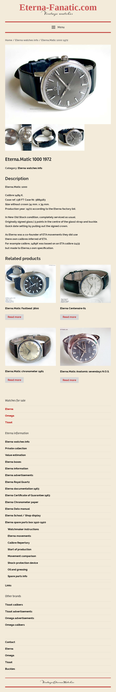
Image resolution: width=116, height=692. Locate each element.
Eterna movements (19, 535)
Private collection (16, 448)
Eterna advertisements (19, 475)
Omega (9, 415)
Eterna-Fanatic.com (58, 7)
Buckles (10, 668)
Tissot (8, 422)
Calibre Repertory (19, 542)
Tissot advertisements (18, 611)
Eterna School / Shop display (23, 515)
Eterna (9, 409)
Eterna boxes (13, 461)
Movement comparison (22, 556)
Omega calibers (15, 624)
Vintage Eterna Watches (58, 682)
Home (8, 40)
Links (8, 585)
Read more (14, 316)
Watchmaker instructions (23, 529)
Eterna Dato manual (17, 508)
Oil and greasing (17, 569)
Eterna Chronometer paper (21, 502)
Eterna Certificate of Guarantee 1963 (27, 495)
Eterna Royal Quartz (17, 481)
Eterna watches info (26, 40)
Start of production (19, 549)
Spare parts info (17, 576)
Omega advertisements (19, 618)
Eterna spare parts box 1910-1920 (25, 522)
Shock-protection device (23, 562)
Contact (10, 642)
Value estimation (15, 455)
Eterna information (16, 468)
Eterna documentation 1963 (22, 488)
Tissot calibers (14, 604)
